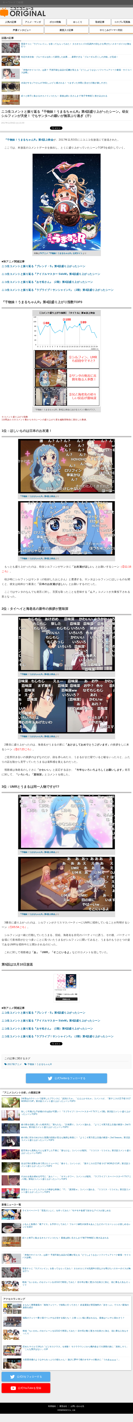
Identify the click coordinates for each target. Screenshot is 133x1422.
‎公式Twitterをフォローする (69, 1078)
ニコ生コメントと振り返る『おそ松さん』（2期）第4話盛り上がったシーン (47, 282)
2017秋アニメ (14, 1064)
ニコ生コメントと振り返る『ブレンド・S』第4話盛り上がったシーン (43, 266)
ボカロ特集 (55, 22)
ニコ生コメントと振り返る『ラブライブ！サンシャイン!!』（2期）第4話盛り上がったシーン (58, 289)
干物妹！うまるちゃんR (39, 1064)
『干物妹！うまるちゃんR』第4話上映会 (29, 139)
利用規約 (52, 1406)
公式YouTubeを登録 (29, 1388)
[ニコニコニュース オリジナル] (23, 12)
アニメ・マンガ (33, 22)
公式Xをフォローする (29, 1376)
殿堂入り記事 (66, 30)
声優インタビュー (22, 30)
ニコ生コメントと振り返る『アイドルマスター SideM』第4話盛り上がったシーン (51, 274)
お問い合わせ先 (77, 1406)
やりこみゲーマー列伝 (111, 30)
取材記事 (99, 22)
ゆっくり (77, 22)
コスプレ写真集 (122, 22)
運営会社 (63, 1406)
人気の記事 (10, 22)
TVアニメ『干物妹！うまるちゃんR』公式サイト (61, 253)
